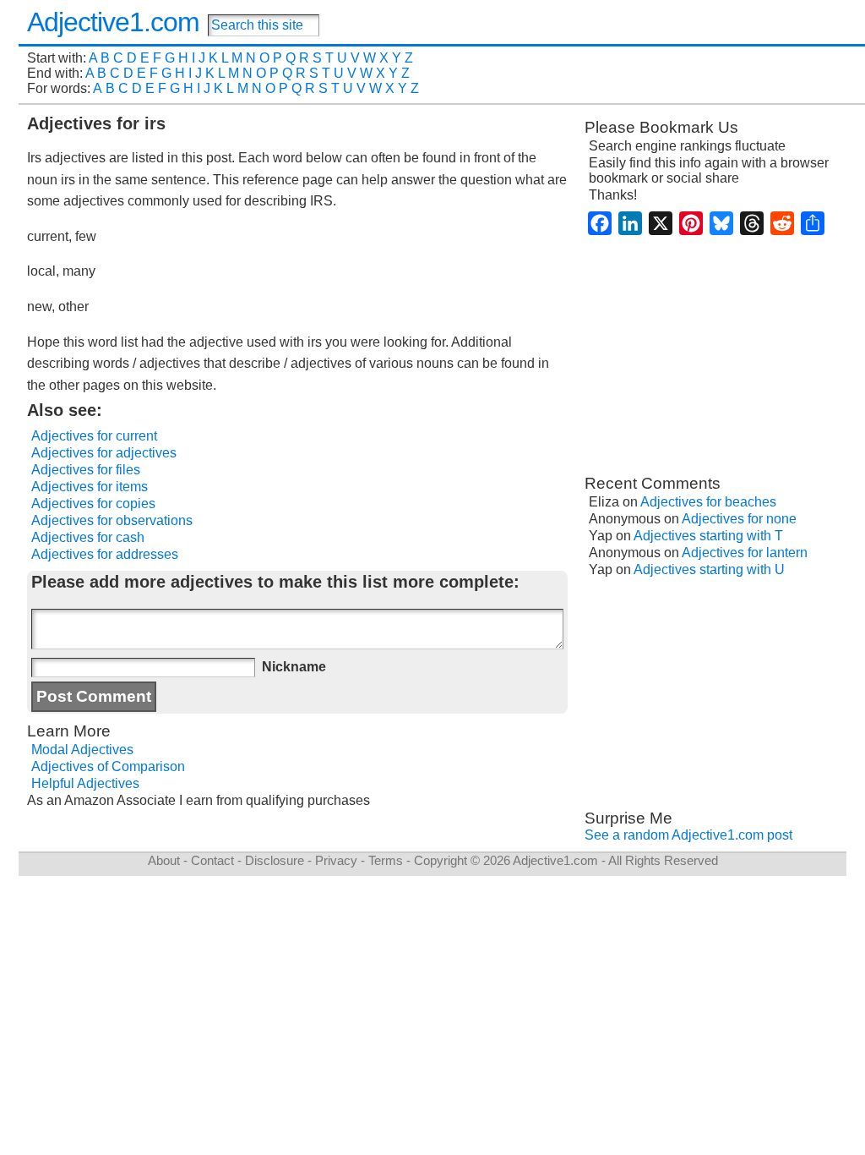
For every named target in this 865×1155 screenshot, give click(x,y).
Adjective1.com (113, 22)
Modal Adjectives (82, 749)
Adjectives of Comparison (108, 766)
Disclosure (274, 860)
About (164, 860)
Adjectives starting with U (709, 569)
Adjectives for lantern (745, 552)
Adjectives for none (739, 519)
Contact (212, 860)
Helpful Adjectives (85, 783)
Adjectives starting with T (708, 535)
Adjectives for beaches (708, 502)
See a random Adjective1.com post (688, 835)
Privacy (336, 860)
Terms (385, 860)
